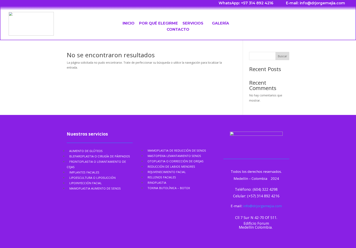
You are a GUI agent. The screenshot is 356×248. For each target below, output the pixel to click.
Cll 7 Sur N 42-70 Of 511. (256, 217)
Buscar (282, 56)
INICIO (129, 24)
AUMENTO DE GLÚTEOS (86, 151)
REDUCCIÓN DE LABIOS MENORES (171, 166)
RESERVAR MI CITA (321, 23)
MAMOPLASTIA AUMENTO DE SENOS (95, 188)
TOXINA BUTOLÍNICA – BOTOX (169, 188)
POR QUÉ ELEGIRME (158, 24)
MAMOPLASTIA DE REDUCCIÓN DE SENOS (177, 150)
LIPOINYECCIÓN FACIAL (85, 183)
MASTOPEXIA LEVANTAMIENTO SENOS (174, 156)
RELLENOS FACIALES (162, 177)
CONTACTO (178, 30)
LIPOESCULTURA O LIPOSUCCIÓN (92, 178)
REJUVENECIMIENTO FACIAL (167, 172)
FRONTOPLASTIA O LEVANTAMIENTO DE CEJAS (96, 164)
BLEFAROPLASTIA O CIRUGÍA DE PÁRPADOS (99, 156)
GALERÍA (220, 24)
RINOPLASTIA (157, 183)
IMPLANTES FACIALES (84, 172)
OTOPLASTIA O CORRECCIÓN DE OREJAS (176, 161)
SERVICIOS (193, 24)
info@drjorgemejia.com (262, 206)
